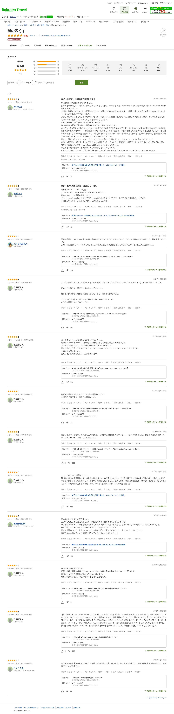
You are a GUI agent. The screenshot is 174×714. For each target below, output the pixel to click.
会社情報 (18, 707)
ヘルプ (109, 3)
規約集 (68, 707)
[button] (33, 107)
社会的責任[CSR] (47, 707)
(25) (51, 45)
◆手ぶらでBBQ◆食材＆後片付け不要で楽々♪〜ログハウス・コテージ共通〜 (98, 165)
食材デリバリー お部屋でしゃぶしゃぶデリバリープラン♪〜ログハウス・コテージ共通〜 (103, 215)
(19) (85, 45)
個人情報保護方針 (31, 707)
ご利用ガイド (118, 3)
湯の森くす (17, 30)
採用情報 (60, 707)
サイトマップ (130, 3)
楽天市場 (155, 3)
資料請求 (76, 707)
